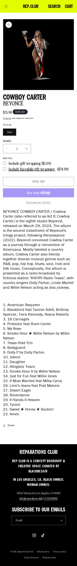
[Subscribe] (61, 520)
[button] (6, 6)
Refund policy (43, 551)
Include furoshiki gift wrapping (31, 169)
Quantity (7, 140)
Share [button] (11, 425)
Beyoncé (13, 103)
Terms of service (31, 557)
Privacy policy (59, 551)
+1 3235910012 (51, 498)
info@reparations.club (31, 498)
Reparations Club (26, 551)
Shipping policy (49, 557)
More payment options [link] (38, 202)
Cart (69, 6)
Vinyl (11, 133)
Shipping (7, 118)
